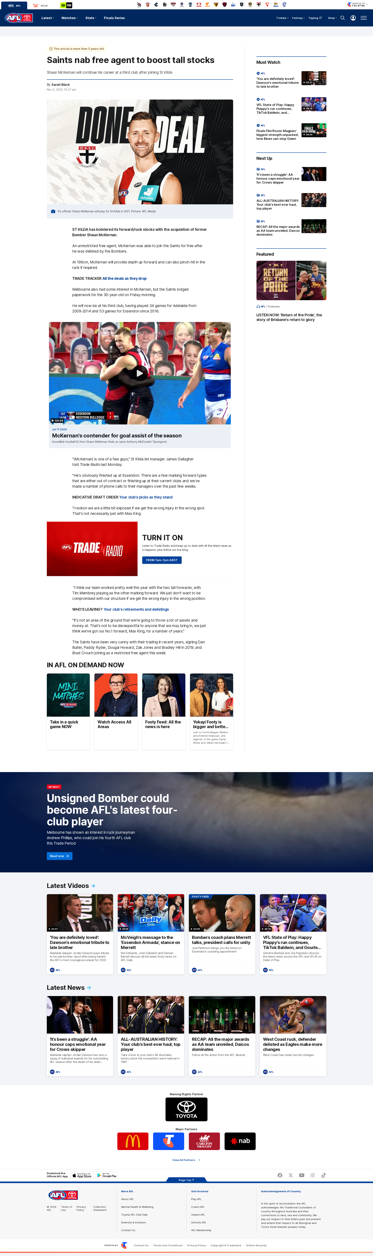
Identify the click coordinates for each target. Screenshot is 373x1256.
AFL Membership (201, 1230)
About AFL (127, 1199)
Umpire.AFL (198, 1214)
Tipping (313, 17)
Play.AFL (196, 1199)
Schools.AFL (198, 1222)
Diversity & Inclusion (133, 1222)
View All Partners (184, 1159)
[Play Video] (140, 373)
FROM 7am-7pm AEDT (162, 560)
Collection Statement (99, 1208)
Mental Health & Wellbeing (137, 1206)
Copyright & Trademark (226, 1245)
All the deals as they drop (125, 278)
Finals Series (114, 18)
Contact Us (128, 1230)
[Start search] (342, 18)
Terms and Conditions (168, 1245)
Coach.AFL (198, 1206)
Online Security (256, 1245)
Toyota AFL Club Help (134, 1214)
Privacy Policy (81, 1208)
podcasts (274, 306)
